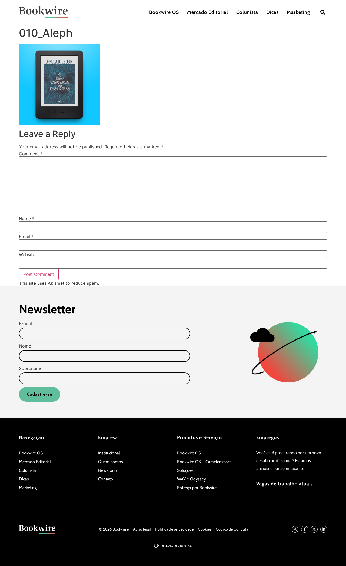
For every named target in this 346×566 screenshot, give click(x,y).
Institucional (109, 453)
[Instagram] (295, 529)
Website (27, 254)
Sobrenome (30, 368)
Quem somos (110, 461)
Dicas (272, 12)
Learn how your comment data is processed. (146, 283)
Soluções (185, 470)
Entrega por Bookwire (197, 487)
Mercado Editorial (207, 12)
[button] (322, 12)
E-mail (25, 323)
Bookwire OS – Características (204, 461)
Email (26, 236)
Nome (25, 346)
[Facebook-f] (304, 529)
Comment (30, 154)
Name (26, 219)
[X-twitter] (314, 529)
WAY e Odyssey (191, 479)
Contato (105, 479)
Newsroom (108, 470)
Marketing (298, 12)
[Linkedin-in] (323, 529)
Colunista (247, 12)
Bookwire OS (164, 12)
